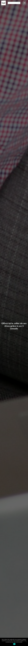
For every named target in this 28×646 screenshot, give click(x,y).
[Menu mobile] (24, 3)
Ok (14, 644)
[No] (26, 642)
